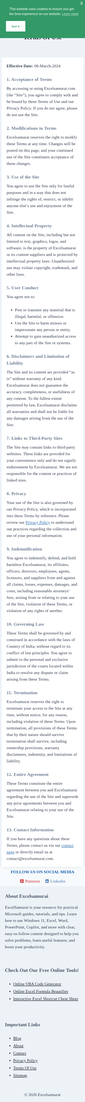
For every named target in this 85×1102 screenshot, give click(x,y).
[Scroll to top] (10, 1097)
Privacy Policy (38, 522)
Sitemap (20, 1075)
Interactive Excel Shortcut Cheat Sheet (45, 998)
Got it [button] (16, 26)
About (18, 1045)
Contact (19, 1053)
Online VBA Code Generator (37, 984)
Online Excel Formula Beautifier (40, 991)
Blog (17, 1038)
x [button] (81, 3)
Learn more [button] (70, 14)
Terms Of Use (25, 1068)
